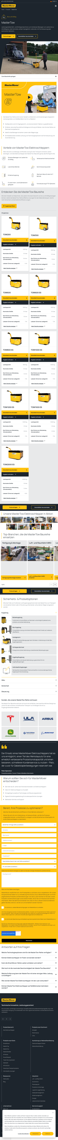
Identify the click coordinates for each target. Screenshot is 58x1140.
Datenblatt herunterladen (10, 240)
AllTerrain (5, 1054)
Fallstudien (6, 1079)
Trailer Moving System (9, 1060)
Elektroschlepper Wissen (38, 1043)
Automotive (35, 1081)
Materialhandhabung (37, 1046)
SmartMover (6, 1043)
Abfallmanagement (37, 1095)
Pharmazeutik (35, 1084)
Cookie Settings (5, 1138)
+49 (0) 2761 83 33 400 (8, 1)
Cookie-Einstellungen (23, 1133)
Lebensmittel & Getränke (38, 1101)
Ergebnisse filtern (10, 206)
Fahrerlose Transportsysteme (11, 1068)
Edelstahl (5, 1063)
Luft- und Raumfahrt (37, 1079)
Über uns (5, 1109)
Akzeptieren (35, 1133)
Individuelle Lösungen (9, 1071)
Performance (35, 1033)
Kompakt (34, 1030)
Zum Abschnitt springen (9, 76)
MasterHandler (7, 1051)
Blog (4, 1081)
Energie (34, 1098)
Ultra (33, 1035)
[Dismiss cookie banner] (52, 1113)
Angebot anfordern (8, 244)
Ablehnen (47, 1133)
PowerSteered (7, 1057)
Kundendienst (36, 1109)
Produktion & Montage (38, 1087)
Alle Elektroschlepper (8, 1030)
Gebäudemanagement (38, 1093)
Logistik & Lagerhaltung (38, 1090)
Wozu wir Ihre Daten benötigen (10, 889)
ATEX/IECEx (6, 1065)
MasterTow (6, 1049)
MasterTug (6, 1046)
